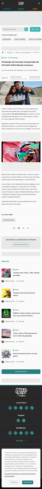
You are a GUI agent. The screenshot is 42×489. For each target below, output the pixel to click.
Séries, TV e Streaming (22, 52)
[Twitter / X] (23, 228)
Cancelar (14, 482)
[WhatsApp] (14, 228)
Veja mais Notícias (21, 371)
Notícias (10, 52)
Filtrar (37, 29)
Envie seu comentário (21, 244)
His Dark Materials (8, 220)
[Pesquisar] (26, 29)
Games (16, 269)
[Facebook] (19, 228)
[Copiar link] (28, 228)
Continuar (28, 482)
